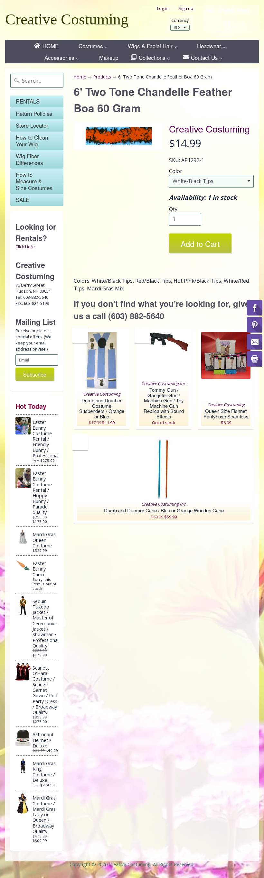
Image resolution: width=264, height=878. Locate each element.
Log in (162, 8)
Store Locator (32, 125)
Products (102, 77)
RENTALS (28, 101)
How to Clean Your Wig (32, 140)
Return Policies (34, 113)
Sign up (186, 8)
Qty (173, 209)
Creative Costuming (66, 19)
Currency (180, 20)
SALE (22, 200)
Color (175, 171)
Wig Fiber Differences (29, 159)
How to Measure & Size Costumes (34, 181)
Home (80, 77)
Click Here (25, 247)
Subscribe (34, 374)
